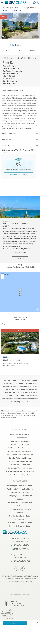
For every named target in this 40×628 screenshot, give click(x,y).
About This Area (20, 252)
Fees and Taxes (9, 146)
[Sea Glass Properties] (15, 4)
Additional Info (9, 134)
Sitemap (29, 581)
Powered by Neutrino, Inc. (13, 579)
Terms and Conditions (16, 581)
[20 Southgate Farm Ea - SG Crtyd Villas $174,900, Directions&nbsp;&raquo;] (20, 292)
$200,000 (6, 357)
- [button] (2, 277)
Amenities (6, 140)
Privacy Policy (30, 579)
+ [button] (2, 275)
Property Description (12, 90)
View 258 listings (20, 259)
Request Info (14, 623)
